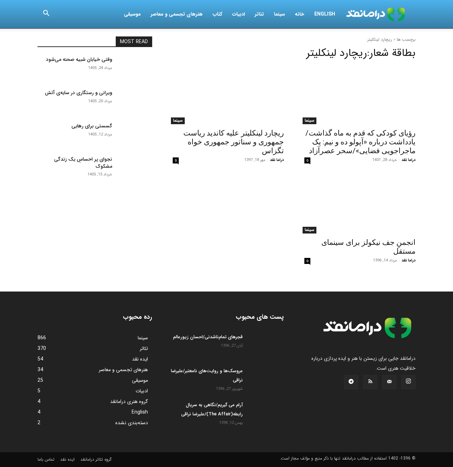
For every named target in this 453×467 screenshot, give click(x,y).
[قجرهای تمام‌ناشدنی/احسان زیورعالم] (266, 345)
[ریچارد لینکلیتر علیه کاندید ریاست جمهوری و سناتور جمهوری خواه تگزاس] (226, 95)
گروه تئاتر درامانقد (95, 459)
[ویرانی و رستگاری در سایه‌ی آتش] (135, 102)
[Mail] (389, 382)
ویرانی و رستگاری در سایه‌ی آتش (78, 93)
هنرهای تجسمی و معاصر (177, 14)
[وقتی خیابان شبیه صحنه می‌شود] (135, 68)
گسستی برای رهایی (91, 126)
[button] (46, 14)
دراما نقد (408, 160)
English (324, 14)
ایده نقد (67, 459)
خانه (299, 14)
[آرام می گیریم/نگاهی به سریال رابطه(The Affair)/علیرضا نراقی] (266, 412)
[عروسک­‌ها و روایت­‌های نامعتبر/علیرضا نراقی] (266, 379)
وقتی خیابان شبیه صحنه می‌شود (79, 59)
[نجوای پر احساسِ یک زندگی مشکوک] (135, 168)
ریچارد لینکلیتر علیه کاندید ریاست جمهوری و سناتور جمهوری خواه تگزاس (233, 142)
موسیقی (132, 14)
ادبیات (238, 14)
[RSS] (370, 382)
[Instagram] (408, 382)
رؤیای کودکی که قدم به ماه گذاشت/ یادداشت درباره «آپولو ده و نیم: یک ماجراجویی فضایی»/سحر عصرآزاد (360, 142)
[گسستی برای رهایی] (135, 135)
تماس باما (46, 459)
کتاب (217, 14)
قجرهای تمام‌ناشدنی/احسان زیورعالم (208, 337)
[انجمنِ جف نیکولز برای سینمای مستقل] (358, 204)
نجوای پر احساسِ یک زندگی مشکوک (83, 162)
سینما (279, 14)
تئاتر (259, 14)
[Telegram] (351, 382)
